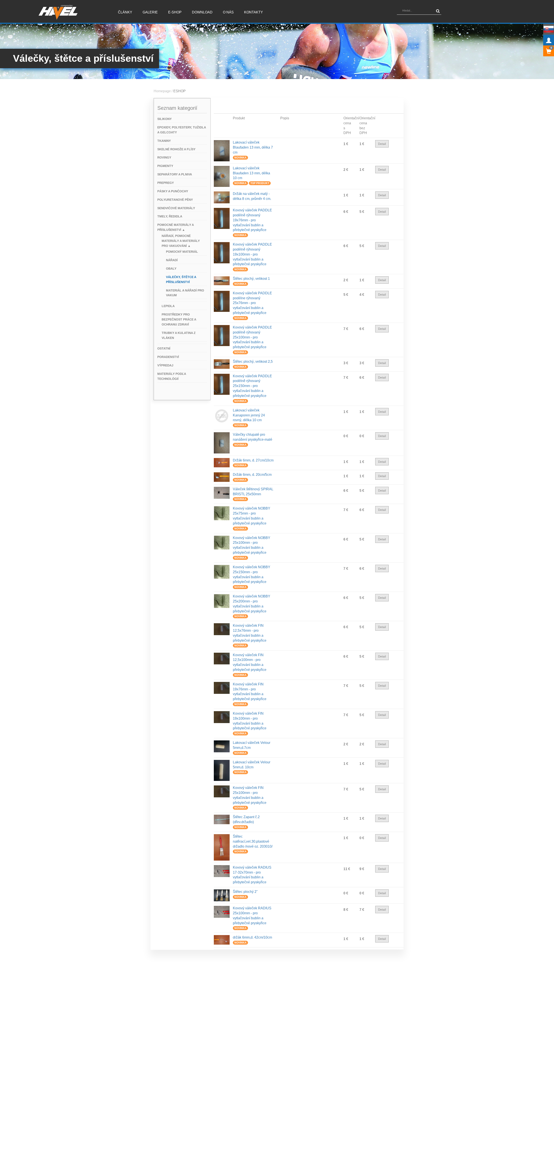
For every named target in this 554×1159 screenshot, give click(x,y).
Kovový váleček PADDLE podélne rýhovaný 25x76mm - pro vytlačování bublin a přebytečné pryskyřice (252, 303)
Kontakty (253, 12)
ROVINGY (164, 157)
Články (125, 12)
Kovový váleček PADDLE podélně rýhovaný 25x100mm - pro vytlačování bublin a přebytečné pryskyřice (252, 337)
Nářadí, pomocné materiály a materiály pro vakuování (181, 241)
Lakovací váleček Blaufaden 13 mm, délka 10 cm (251, 173)
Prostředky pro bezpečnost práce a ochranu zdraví (179, 319)
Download (202, 12)
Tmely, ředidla (169, 216)
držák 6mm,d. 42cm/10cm (252, 937)
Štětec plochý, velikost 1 (251, 278)
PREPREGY (165, 183)
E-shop (175, 12)
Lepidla (168, 306)
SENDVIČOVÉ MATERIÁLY (176, 208)
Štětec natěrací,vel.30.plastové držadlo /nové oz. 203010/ (252, 841)
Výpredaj (165, 365)
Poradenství (168, 357)
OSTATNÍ (163, 348)
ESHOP (179, 91)
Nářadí (172, 260)
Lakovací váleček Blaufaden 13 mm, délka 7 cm (253, 147)
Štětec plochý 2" (245, 892)
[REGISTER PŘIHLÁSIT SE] (548, 40)
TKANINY (164, 140)
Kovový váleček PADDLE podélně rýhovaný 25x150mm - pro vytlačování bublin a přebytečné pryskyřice (252, 386)
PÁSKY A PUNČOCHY (172, 191)
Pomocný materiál (182, 251)
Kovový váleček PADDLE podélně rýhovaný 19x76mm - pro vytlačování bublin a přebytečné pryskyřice (252, 220)
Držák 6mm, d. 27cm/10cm (253, 460)
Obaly (171, 268)
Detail (382, 144)
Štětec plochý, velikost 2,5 (253, 361)
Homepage (162, 91)
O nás (228, 12)
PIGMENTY (165, 166)
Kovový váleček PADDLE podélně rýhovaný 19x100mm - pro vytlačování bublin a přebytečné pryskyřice (252, 254)
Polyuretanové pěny (175, 199)
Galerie (150, 12)
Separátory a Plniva (174, 174)
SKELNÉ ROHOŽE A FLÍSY (176, 149)
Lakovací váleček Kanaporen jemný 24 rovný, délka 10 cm (249, 415)
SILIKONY (164, 119)
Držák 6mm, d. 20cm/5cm (252, 474)
